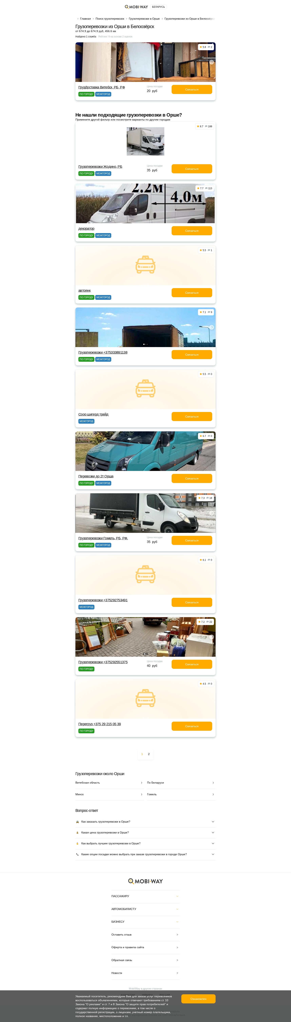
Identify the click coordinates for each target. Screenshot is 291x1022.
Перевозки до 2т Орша (95, 476)
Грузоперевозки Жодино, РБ (100, 167)
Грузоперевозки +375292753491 (102, 600)
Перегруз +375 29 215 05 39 (99, 724)
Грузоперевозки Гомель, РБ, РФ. (103, 538)
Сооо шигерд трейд (93, 414)
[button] (143, 79)
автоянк (84, 290)
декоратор (86, 229)
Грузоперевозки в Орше (144, 18)
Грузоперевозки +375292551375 (102, 662)
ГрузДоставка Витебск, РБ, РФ (101, 87)
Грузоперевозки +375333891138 (102, 352)
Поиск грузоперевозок (110, 18)
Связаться (192, 89)
